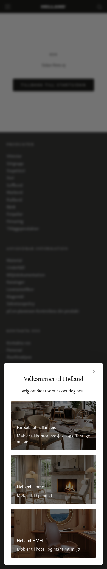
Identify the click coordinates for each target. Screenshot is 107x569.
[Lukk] (94, 371)
